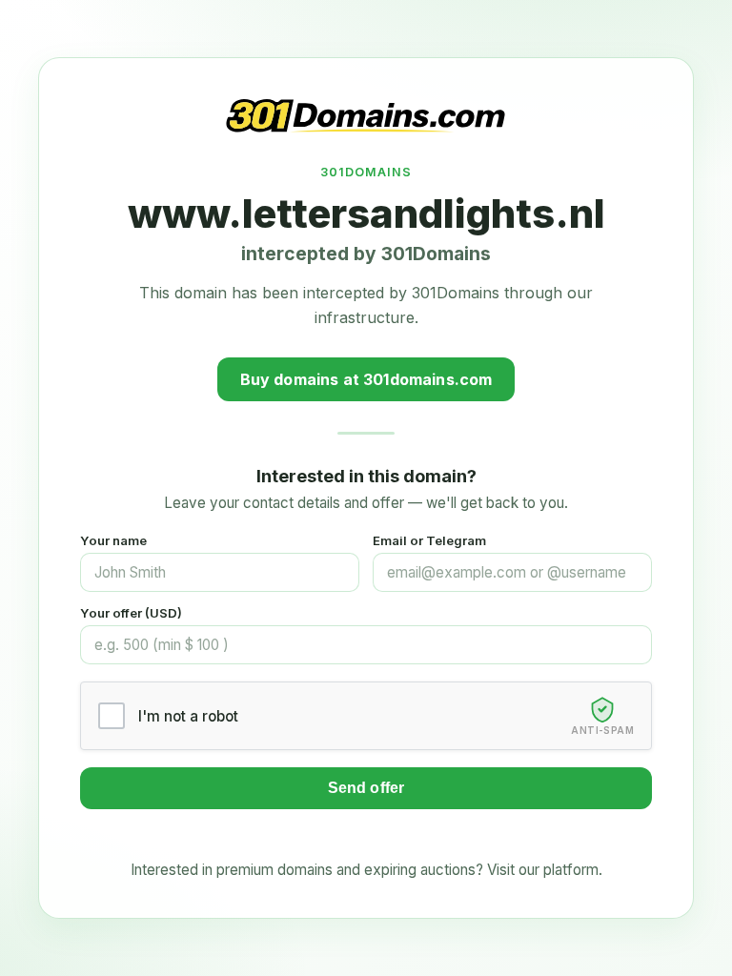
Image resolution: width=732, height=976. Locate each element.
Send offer (366, 788)
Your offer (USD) (131, 612)
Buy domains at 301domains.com (366, 379)
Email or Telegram (429, 540)
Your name (113, 540)
